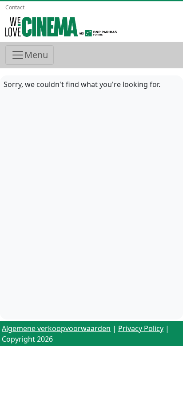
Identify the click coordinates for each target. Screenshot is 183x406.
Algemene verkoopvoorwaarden (56, 328)
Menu (36, 55)
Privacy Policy (140, 328)
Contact (14, 7)
